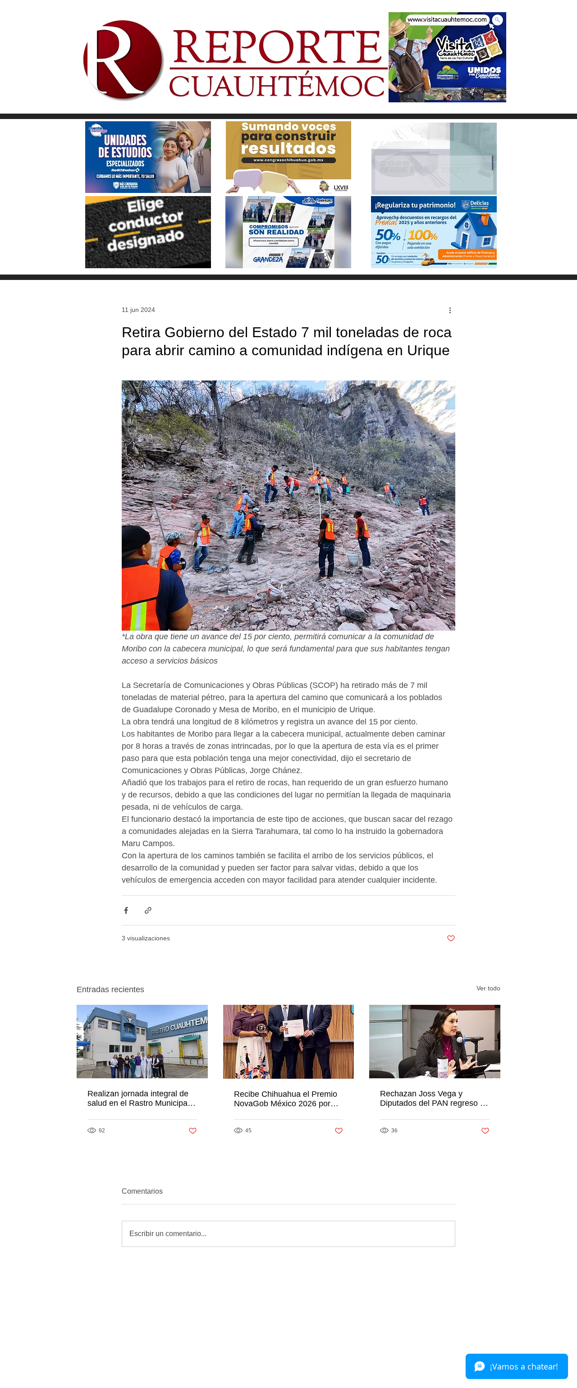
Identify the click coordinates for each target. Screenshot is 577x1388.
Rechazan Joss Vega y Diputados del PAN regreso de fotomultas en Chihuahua (434, 1098)
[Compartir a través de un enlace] (148, 910)
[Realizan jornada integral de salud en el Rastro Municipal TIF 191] (142, 1041)
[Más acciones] (449, 309)
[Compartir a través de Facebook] (126, 910)
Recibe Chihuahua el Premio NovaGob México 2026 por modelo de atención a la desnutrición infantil (285, 1099)
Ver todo (488, 988)
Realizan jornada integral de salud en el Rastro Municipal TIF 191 (138, 1098)
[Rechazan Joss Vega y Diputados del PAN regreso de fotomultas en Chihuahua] (434, 1041)
